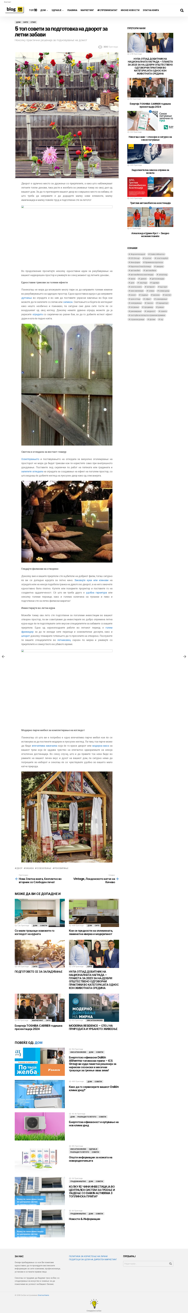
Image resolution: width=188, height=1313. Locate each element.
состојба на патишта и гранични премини (148, 315)
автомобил (135, 270)
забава (29, 868)
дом (132, 282)
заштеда (143, 282)
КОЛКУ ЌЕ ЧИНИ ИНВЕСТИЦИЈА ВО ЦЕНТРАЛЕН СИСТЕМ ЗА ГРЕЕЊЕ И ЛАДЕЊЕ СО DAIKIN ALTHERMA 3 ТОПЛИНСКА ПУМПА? (92, 1191)
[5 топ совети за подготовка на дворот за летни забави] (184, 656)
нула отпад (135, 299)
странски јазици (137, 319)
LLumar (148, 258)
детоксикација (158, 278)
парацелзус (163, 303)
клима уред (164, 291)
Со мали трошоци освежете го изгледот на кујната (34, 932)
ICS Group (135, 258)
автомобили (151, 270)
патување (135, 307)
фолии (152, 319)
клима (151, 291)
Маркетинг (87, 10)
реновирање (62, 868)
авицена (159, 266)
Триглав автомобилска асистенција (150, 203)
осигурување (136, 303)
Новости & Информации (84, 1219)
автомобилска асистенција (142, 274)
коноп (133, 295)
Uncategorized (95, 1020)
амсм (133, 278)
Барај (182, 10)
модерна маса (100, 745)
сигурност (151, 311)
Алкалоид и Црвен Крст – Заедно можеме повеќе (150, 235)
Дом (43, 10)
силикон (68, 302)
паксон (150, 303)
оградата (37, 314)
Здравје (56, 10)
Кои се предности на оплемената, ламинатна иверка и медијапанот (91, 932)
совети (164, 311)
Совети (43, 925)
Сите (97, 925)
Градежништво (78, 1181)
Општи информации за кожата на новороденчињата (90, 1159)
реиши (161, 307)
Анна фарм (135, 262)
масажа (156, 295)
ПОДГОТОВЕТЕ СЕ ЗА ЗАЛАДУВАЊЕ (38, 972)
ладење (144, 295)
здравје (155, 282)
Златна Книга (151, 10)
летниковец (64, 640)
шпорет (25, 635)
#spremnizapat (138, 254)
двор (20, 868)
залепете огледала (32, 471)
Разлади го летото (86, 1116)
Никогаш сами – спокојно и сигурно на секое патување (150, 138)
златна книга (136, 287)
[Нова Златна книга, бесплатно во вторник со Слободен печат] (3, 656)
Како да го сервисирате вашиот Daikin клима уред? (94, 1088)
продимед (148, 307)
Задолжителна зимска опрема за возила (150, 171)
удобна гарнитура (96, 592)
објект (148, 299)
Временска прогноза (154, 262)
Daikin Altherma (157, 254)
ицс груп (163, 287)
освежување (44, 868)
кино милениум (137, 291)
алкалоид (163, 274)
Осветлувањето (30, 459)
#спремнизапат (107, 10)
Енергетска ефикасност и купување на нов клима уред (94, 1123)
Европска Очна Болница (141, 266)
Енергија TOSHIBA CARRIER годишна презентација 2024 (38, 1027)
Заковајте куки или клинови (91, 580)
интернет (151, 287)
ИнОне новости (130, 10)
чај (161, 319)
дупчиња (26, 297)
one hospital (162, 258)
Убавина (72, 10)
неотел (168, 295)
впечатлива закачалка (44, 745)
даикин (143, 278)
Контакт (7, 2)
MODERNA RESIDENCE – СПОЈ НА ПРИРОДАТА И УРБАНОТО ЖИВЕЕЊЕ (93, 1027)
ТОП (33, 10)
